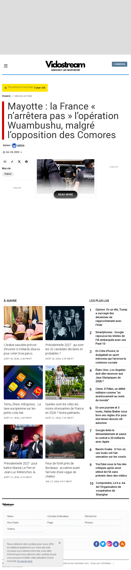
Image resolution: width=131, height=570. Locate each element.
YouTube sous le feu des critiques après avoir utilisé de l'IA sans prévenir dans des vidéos (111, 470)
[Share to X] (19, 161)
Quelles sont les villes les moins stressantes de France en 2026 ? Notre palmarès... (64, 408)
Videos (11, 529)
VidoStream (105, 563)
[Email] (5, 161)
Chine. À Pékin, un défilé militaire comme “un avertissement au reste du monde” (110, 394)
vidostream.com (81, 563)
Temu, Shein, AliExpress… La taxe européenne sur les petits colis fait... (22, 408)
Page (50, 522)
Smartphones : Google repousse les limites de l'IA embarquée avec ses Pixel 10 (111, 338)
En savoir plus (24, 561)
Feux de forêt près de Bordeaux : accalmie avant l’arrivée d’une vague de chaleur (62, 470)
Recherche (90, 516)
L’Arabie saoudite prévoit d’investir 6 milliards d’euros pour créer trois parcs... (22, 349)
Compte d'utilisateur (58, 516)
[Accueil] (65, 67)
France (8, 174)
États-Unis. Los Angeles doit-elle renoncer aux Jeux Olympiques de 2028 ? (111, 375)
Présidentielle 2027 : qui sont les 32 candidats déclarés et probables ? (64, 349)
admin (20, 145)
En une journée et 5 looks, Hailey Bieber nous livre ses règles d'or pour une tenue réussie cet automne (111, 415)
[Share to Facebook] (26, 161)
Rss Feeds (13, 522)
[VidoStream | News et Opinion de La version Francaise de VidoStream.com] (15, 504)
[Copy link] (12, 161)
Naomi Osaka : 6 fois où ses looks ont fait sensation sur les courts (111, 453)
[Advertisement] (66, 27)
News (10, 516)
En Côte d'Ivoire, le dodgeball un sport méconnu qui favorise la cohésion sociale (111, 356)
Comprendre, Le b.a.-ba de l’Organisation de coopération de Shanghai (110, 488)
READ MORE (65, 194)
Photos (89, 522)
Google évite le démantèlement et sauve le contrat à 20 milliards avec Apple (111, 436)
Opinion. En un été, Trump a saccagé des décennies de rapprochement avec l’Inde (111, 317)
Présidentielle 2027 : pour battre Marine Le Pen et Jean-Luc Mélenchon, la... (21, 468)
